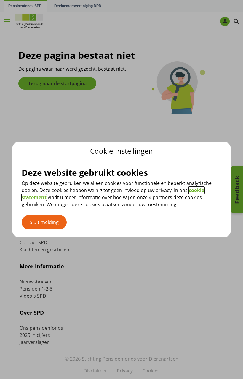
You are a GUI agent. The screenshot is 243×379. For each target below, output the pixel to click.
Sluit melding (44, 222)
